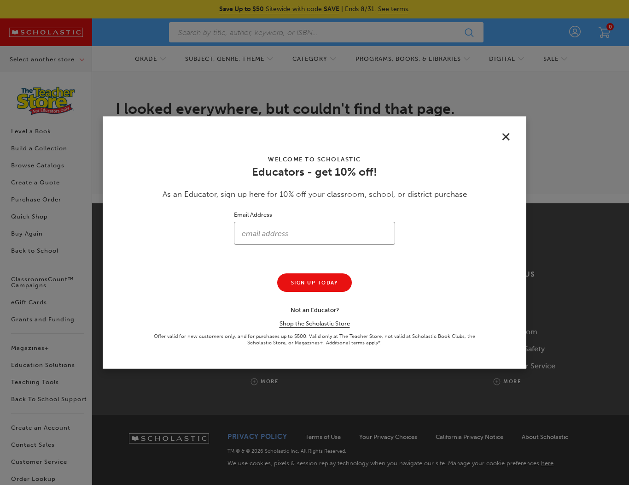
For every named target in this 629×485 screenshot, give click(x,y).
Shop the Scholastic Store (315, 323)
